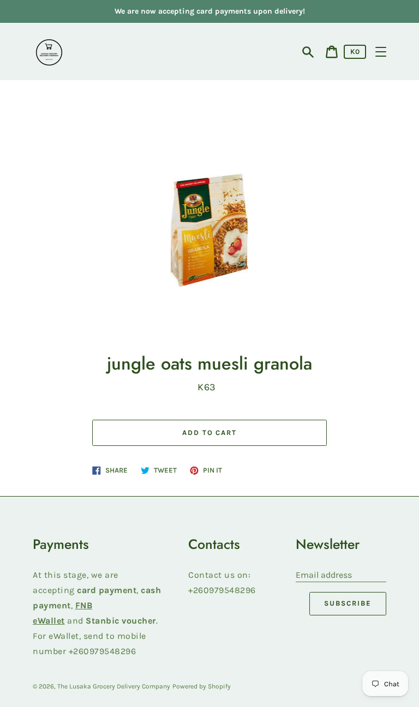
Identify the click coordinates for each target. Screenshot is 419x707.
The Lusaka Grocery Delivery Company (113, 686)
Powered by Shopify (201, 686)
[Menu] (381, 52)
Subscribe (348, 603)
